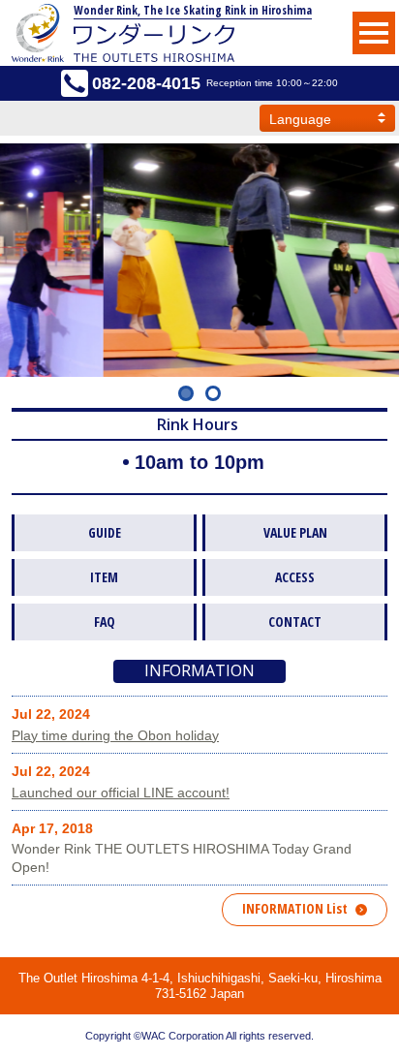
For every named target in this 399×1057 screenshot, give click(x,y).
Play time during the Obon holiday (115, 735)
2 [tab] (213, 393)
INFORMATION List (295, 908)
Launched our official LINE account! (121, 792)
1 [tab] (186, 393)
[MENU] (374, 33)
